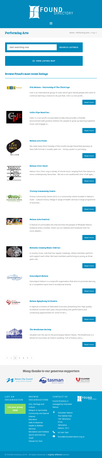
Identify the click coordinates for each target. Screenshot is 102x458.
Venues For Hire (35, 441)
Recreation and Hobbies (39, 431)
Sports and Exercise (37, 434)
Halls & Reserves (36, 422)
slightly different (55, 454)
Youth (31, 438)
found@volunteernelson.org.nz (71, 436)
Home (71, 32)
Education (33, 419)
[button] (51, 23)
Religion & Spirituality (38, 410)
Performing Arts (82, 32)
